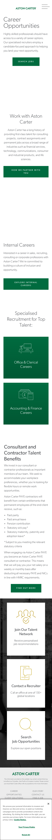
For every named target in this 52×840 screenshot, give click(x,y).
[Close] (48, 804)
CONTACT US (38, 795)
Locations (26, 683)
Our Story (38, 791)
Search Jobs (26, 62)
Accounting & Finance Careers (26, 404)
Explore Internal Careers (26, 284)
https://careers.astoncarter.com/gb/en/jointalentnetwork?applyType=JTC (26, 629)
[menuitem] (14, 793)
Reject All (26, 835)
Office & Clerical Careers (26, 358)
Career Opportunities (14, 793)
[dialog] (26, 819)
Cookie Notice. (20, 820)
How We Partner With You (26, 171)
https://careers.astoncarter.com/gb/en (26, 735)
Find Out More (26, 588)
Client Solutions (14, 798)
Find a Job (38, 798)
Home (26, 8)
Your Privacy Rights (26, 827)
